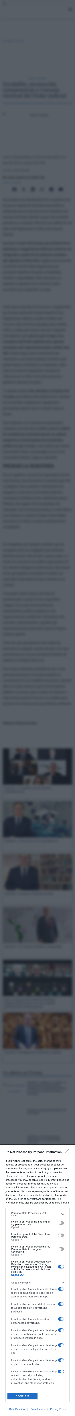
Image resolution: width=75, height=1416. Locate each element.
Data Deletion (17, 1409)
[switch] (61, 1223)
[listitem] (37, 1214)
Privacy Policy (58, 1409)
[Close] (67, 1152)
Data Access (37, 1409)
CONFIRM (22, 1396)
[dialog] (37, 1280)
